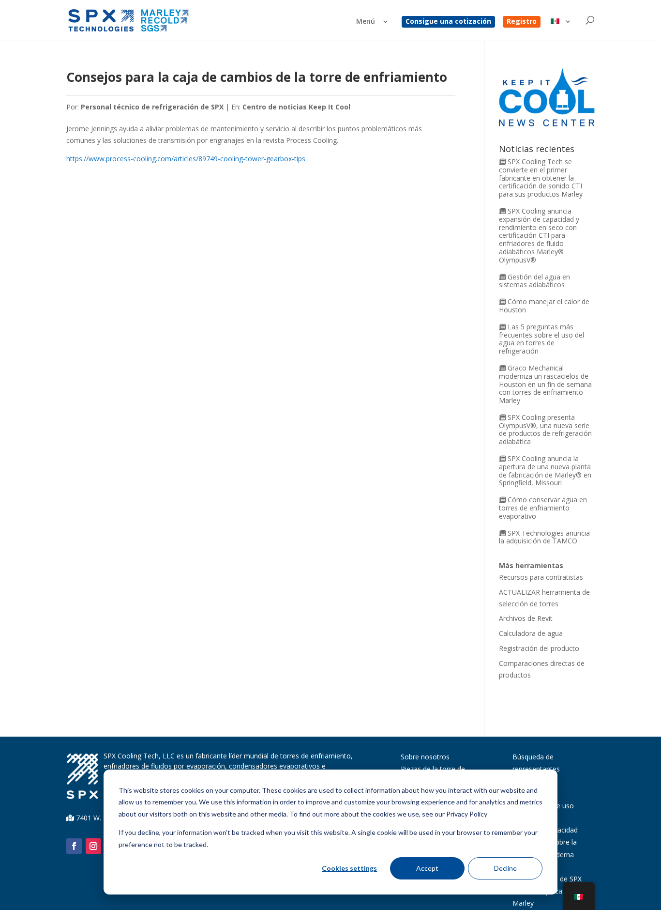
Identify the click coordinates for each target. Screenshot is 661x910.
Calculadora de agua (531, 633)
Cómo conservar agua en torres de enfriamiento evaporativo (543, 508)
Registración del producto (539, 648)
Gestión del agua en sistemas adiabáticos (534, 281)
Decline (505, 868)
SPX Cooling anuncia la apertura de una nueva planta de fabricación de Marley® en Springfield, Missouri (545, 470)
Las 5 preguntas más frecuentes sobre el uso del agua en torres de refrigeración (541, 338)
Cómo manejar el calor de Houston (544, 305)
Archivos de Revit (526, 618)
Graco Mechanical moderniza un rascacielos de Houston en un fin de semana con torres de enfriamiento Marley (545, 384)
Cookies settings (349, 868)
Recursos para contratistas (541, 577)
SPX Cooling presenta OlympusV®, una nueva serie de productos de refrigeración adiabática (545, 429)
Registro (522, 22)
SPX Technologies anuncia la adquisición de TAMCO (544, 537)
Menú (365, 22)
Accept (427, 868)
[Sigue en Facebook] (74, 846)
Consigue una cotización (448, 22)
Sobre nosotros (425, 756)
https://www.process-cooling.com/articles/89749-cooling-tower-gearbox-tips (185, 158)
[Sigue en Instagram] (93, 846)
